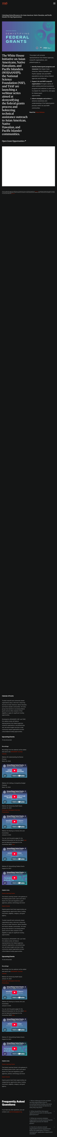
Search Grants (6, 906)
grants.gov (36, 191)
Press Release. (40, 112)
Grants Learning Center (8, 893)
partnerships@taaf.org (16, 1112)
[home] (26, 3)
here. (13, 844)
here (25, 840)
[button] (54, 3)
